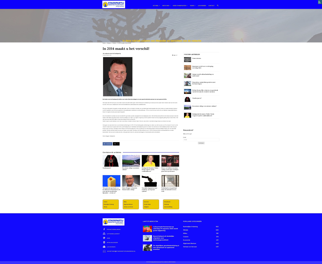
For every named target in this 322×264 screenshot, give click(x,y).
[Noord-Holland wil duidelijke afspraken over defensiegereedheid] (147, 238)
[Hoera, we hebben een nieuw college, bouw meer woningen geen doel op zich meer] (170, 161)
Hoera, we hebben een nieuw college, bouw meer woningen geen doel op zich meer (169, 169)
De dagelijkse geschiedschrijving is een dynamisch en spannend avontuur (166, 247)
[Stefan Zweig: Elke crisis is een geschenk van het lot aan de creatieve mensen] (187, 91)
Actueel (156, 5)
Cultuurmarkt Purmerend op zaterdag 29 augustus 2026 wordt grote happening (165, 228)
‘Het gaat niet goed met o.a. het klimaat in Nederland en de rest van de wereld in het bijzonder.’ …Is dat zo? (111, 190)
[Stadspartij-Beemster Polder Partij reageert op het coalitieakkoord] (150, 161)
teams (192, 5)
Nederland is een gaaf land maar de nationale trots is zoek (169, 189)
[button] (218, 6)
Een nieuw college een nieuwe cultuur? (204, 106)
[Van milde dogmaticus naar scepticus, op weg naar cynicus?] (150, 181)
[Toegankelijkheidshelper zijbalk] (320, 2)
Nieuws (109, 43)
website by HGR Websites (169, 261)
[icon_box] (112, 229)
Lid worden (202, 5)
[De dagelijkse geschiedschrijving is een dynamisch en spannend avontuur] (147, 247)
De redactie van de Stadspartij (112, 53)
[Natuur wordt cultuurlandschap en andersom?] (187, 75)
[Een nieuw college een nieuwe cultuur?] (131, 161)
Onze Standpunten (179, 5)
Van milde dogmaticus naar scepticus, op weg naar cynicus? (149, 189)
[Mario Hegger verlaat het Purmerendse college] (131, 181)
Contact (211, 5)
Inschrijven (201, 143)
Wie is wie (165, 5)
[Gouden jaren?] (111, 161)
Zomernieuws (196, 58)
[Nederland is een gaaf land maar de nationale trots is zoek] (170, 181)
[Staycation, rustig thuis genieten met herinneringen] (187, 83)
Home (104, 43)
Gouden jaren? (107, 168)
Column (114, 43)
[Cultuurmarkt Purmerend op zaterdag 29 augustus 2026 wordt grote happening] (147, 229)
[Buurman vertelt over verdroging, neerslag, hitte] (187, 67)
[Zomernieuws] (187, 59)
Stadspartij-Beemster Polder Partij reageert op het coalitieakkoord (150, 169)
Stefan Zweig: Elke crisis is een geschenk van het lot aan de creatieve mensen (205, 91)
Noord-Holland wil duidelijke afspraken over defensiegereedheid (163, 238)
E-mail (184, 137)
